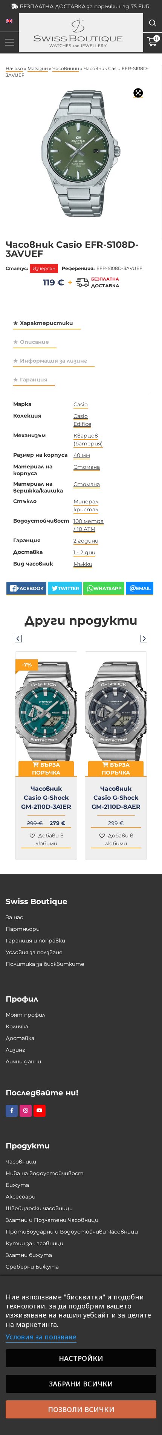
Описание (34, 342)
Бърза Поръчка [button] (46, 768)
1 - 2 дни (84, 552)
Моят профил (25, 1014)
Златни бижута (29, 1255)
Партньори (23, 929)
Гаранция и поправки (35, 940)
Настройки (81, 1358)
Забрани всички (81, 1383)
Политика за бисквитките (45, 964)
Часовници (65, 68)
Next (144, 638)
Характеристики (46, 323)
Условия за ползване (34, 952)
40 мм (81, 455)
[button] (46, 840)
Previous (18, 638)
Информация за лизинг (53, 360)
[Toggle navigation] (9, 42)
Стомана (86, 467)
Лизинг (15, 1049)
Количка (17, 1026)
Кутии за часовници (34, 1243)
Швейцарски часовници (39, 1208)
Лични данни (23, 1061)
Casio (80, 404)
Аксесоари (20, 1196)
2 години (85, 540)
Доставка (20, 1038)
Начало (14, 68)
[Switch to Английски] (9, 21)
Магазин (38, 68)
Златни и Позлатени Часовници (52, 1220)
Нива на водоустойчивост (45, 1173)
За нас (14, 917)
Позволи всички (81, 1409)
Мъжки (82, 564)
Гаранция (33, 379)
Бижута (17, 1185)
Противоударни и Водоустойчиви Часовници (72, 1231)
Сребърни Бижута (32, 1266)
